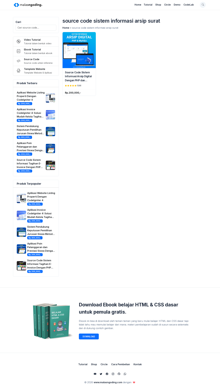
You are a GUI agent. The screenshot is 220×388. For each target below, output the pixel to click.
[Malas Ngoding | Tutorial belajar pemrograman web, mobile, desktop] (28, 4)
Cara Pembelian (120, 364)
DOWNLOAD (89, 336)
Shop (158, 4)
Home (138, 4)
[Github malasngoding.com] (119, 374)
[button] (203, 5)
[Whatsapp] (125, 374)
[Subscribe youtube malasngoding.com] (95, 374)
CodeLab (188, 4)
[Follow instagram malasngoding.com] (113, 374)
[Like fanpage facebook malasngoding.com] (107, 374)
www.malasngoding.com (108, 382)
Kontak (137, 364)
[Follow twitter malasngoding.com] (101, 374)
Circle (167, 4)
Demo (177, 4)
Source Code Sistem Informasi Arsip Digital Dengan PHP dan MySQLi (78, 76)
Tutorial (148, 4)
